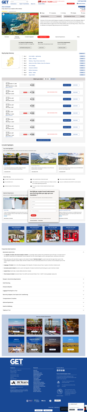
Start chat (80, 409)
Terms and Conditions (33, 220)
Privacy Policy (40, 220)
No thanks (72, 409)
